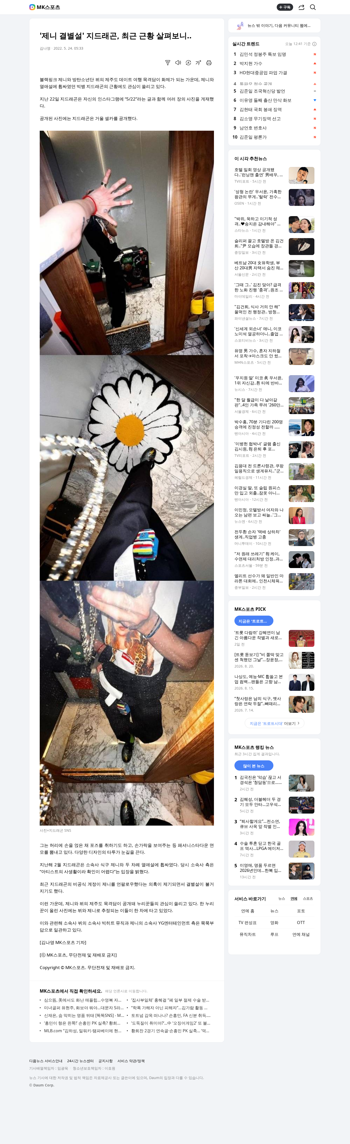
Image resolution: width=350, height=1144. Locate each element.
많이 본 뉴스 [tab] (253, 765)
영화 (274, 922)
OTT (301, 922)
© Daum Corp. (41, 1085)
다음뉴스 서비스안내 (46, 1060)
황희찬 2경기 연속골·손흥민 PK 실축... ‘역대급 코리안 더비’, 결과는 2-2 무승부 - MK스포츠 (171, 1031)
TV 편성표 (248, 922)
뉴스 (274, 911)
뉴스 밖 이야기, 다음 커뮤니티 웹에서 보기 (284, 25)
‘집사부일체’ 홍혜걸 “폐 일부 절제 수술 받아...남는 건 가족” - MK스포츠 (171, 1000)
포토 (301, 911)
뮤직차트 (248, 934)
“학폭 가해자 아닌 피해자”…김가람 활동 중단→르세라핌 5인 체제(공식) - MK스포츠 (171, 1007)
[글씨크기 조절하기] (198, 63)
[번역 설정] (188, 63)
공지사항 (105, 1060)
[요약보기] (168, 63)
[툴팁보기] (314, 44)
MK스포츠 (48, 7)
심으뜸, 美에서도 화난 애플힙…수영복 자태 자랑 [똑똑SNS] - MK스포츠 (84, 1000)
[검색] (314, 7)
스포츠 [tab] (308, 898)
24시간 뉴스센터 (80, 1060)
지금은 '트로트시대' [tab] (255, 621)
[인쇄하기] (209, 63)
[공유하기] (301, 7)
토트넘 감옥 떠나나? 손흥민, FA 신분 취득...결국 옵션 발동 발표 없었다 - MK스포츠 (171, 1015)
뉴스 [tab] (281, 898)
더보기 (273, 723)
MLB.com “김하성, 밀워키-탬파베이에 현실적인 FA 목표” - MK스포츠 (84, 1031)
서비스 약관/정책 (131, 1060)
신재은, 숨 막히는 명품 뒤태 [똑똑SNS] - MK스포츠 (84, 1015)
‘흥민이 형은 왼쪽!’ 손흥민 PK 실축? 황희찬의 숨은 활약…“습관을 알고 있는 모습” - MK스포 (84, 1023)
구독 (287, 7)
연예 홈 (247, 911)
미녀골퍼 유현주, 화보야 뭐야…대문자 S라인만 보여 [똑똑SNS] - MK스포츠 (84, 1007)
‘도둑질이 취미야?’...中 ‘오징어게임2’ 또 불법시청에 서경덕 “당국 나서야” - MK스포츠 (171, 1023)
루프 (274, 934)
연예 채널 (301, 934)
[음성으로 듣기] (178, 63)
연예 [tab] (294, 898)
